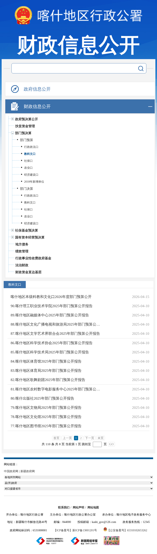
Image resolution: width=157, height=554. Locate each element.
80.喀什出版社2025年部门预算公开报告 (42, 398)
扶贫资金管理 (25, 126)
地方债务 (21, 244)
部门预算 (26, 140)
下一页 (89, 438)
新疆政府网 (27, 471)
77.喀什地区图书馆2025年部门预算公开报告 (46, 426)
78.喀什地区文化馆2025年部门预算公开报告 (46, 417)
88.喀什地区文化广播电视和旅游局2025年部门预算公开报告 (56, 324)
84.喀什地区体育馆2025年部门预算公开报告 (46, 361)
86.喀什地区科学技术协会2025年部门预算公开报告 (52, 343)
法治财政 (21, 265)
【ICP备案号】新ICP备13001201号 (75, 530)
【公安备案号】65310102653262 (127, 530)
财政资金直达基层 (28, 272)
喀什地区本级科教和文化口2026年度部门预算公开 (51, 297)
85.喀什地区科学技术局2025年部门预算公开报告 (50, 352)
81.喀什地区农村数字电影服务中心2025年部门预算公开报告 (56, 389)
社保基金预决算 (26, 230)
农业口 (28, 167)
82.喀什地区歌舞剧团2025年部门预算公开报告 (48, 380)
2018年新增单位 (34, 181)
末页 (101, 438)
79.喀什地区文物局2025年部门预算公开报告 (46, 408)
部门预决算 (23, 133)
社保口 (28, 160)
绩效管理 (21, 251)
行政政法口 (31, 146)
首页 (56, 438)
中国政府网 (11, 471)
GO (111, 444)
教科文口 (30, 153)
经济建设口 (31, 174)
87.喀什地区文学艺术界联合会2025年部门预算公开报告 (55, 334)
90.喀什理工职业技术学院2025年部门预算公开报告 (52, 306)
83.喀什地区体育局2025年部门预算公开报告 (46, 371)
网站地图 (93, 507)
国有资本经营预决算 (30, 237)
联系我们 (64, 507)
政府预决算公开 (26, 119)
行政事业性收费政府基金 (33, 258)
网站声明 (78, 507)
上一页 (67, 438)
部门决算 (26, 188)
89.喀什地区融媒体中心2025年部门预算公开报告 (50, 315)
